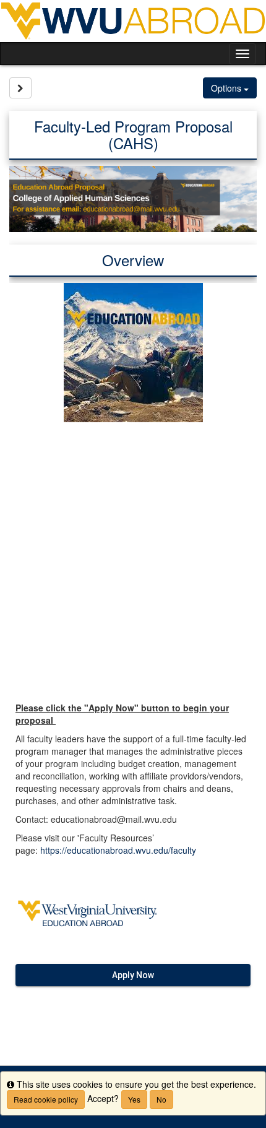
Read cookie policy (46, 1099)
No (161, 1099)
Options (227, 88)
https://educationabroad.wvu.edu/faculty (118, 850)
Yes (134, 1099)
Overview (133, 260)
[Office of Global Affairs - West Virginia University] (133, 21)
